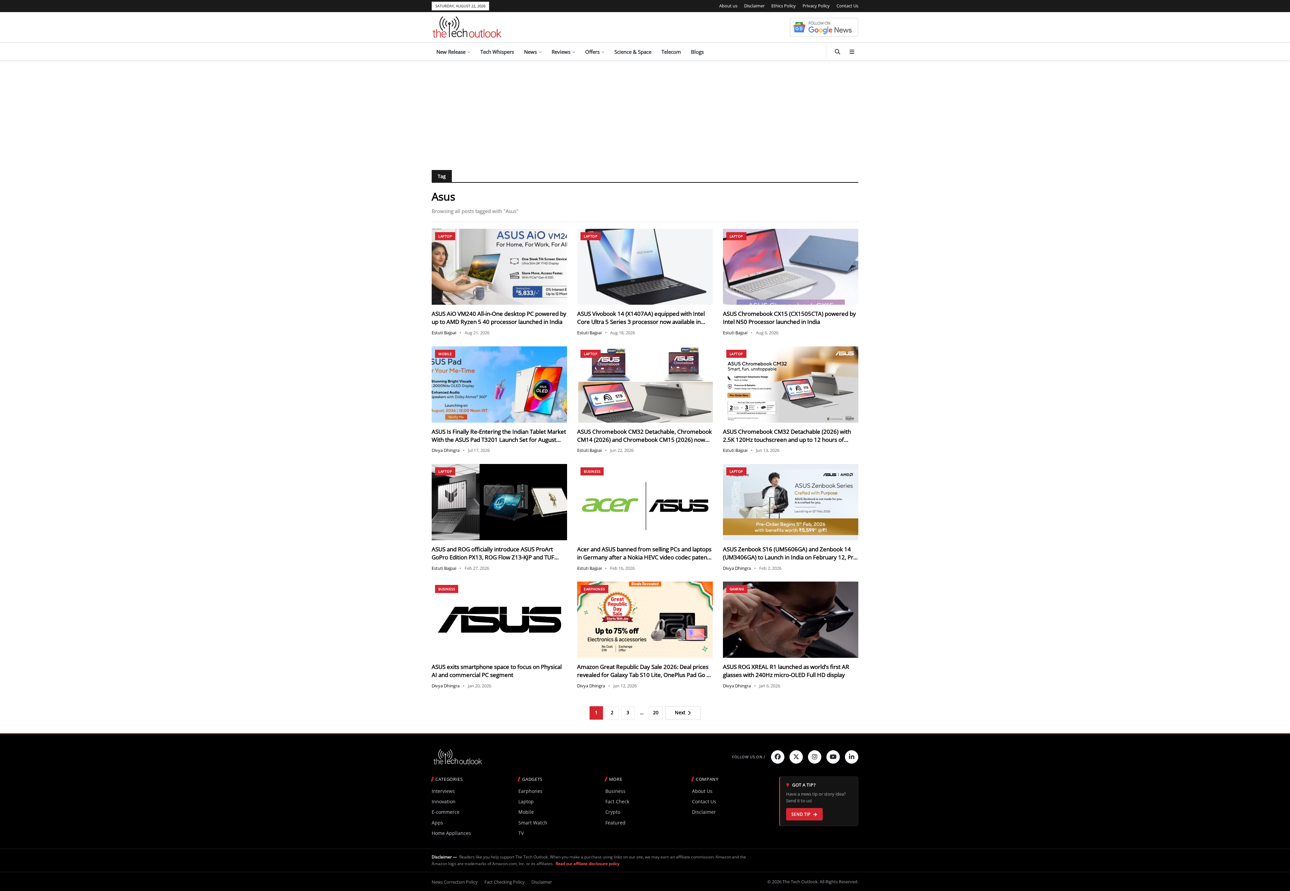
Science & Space (632, 51)
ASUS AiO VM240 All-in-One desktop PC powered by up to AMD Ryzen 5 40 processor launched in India (499, 318)
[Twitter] (796, 757)
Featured (615, 822)
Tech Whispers (497, 51)
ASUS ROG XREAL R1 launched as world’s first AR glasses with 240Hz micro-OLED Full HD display (786, 671)
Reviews (561, 51)
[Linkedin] (851, 757)
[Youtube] (833, 757)
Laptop (445, 236)
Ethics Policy (783, 6)
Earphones (594, 589)
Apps (437, 822)
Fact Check (617, 801)
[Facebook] (777, 757)
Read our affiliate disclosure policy (587, 863)
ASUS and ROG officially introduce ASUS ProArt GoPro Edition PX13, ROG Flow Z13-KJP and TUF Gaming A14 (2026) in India (493, 557)
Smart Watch (532, 822)
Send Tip (801, 814)
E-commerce (446, 812)
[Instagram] (814, 757)
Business (592, 471)
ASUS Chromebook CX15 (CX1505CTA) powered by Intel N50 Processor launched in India (789, 318)
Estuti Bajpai (444, 333)
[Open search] (837, 51)
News (530, 51)
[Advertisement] (645, 111)
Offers (592, 51)
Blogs (697, 51)
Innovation (444, 801)
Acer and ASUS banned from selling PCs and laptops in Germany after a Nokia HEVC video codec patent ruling (644, 557)
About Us (702, 791)
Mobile (445, 353)
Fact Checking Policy (504, 882)
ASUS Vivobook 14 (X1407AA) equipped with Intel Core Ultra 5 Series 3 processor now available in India (641, 322)
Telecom (671, 51)
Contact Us (847, 6)
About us (728, 6)
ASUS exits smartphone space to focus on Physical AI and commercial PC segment (497, 671)
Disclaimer (754, 6)
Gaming (737, 589)
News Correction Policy (455, 882)
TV (521, 833)
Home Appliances (451, 833)
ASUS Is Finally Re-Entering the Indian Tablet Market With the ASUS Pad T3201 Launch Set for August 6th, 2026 (499, 440)
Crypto (612, 812)
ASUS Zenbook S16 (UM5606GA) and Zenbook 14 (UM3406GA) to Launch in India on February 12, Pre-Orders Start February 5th (790, 557)
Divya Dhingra (446, 450)
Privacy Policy (816, 6)
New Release (451, 51)
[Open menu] (852, 51)
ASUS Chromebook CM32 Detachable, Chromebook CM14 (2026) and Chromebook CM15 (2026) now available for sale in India (644, 440)
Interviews (443, 791)
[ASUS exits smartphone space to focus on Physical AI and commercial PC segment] (499, 620)
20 (655, 712)
